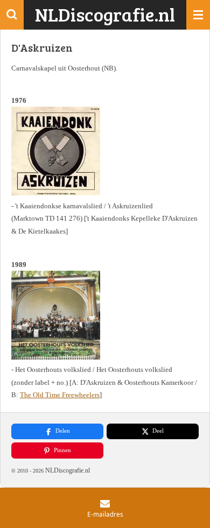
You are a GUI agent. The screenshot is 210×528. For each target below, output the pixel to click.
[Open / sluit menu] (198, 15)
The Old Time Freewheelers (60, 395)
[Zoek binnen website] (12, 15)
